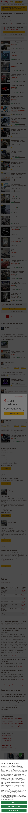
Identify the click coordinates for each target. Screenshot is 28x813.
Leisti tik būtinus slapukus (14, 806)
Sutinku (14, 802)
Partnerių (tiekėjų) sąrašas (7, 799)
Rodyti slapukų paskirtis (14, 810)
